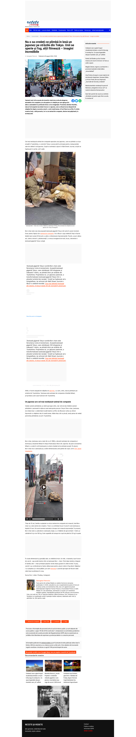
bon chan (46, 621)
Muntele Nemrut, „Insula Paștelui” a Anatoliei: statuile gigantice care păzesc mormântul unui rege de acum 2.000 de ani (53, 678)
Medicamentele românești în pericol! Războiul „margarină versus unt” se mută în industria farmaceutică (96, 88)
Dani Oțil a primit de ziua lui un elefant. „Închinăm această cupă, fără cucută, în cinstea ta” (97, 96)
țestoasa (53, 568)
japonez (52, 390)
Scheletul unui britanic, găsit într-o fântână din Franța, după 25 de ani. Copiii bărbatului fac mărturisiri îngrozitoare (71, 678)
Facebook (72, 652)
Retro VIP (70, 30)
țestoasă (56, 621)
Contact (86, 724)
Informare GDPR (89, 728)
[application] (44, 487)
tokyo (66, 621)
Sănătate (54, 30)
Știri (30, 30)
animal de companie (47, 233)
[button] (44, 487)
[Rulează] (27, 519)
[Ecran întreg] (61, 519)
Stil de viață (36, 30)
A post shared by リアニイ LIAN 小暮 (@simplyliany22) (46, 385)
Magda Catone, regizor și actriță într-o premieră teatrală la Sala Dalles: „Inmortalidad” (96, 69)
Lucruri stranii (46, 30)
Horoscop (87, 30)
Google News (45, 652)
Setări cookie (88, 731)
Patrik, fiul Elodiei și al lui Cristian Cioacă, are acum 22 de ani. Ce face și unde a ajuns (97, 61)
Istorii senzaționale (98, 30)
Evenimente (62, 30)
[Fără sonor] (58, 519)
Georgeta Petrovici (32, 56)
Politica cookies (89, 726)
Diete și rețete (78, 30)
